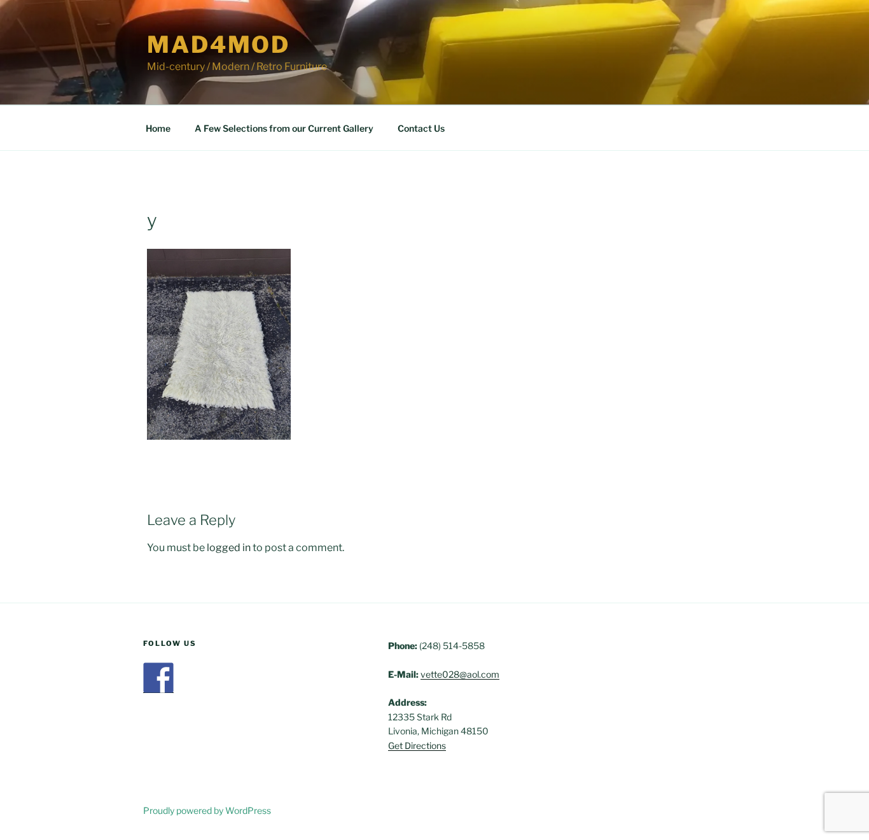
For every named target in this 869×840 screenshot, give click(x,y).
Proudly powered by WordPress (207, 810)
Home (158, 128)
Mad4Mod (218, 45)
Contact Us (421, 128)
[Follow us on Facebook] (158, 677)
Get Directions (417, 745)
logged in (229, 548)
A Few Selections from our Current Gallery (284, 128)
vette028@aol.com (460, 674)
